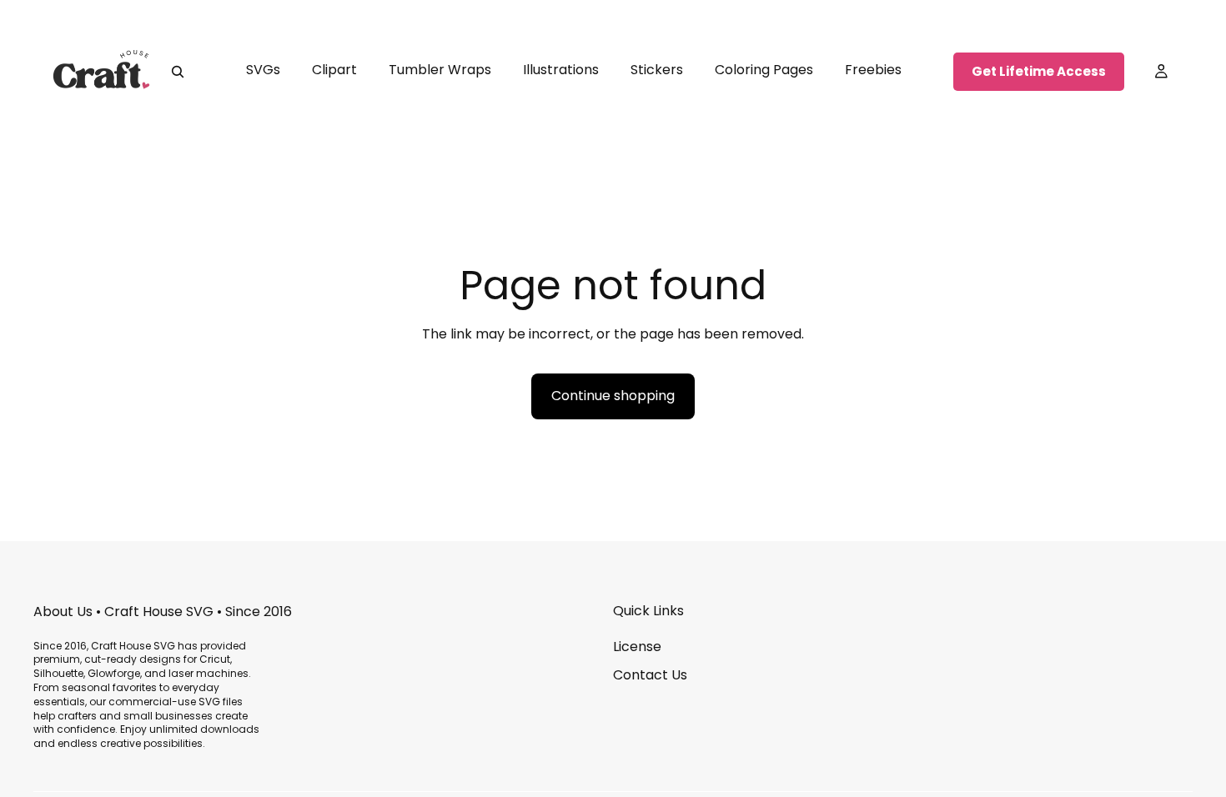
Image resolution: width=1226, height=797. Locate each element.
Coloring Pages (764, 69)
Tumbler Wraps (440, 69)
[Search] (177, 71)
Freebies (873, 69)
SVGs (263, 69)
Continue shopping (613, 395)
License (637, 646)
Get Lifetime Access (1039, 71)
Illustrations (561, 69)
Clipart (334, 69)
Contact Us (650, 674)
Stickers (657, 69)
